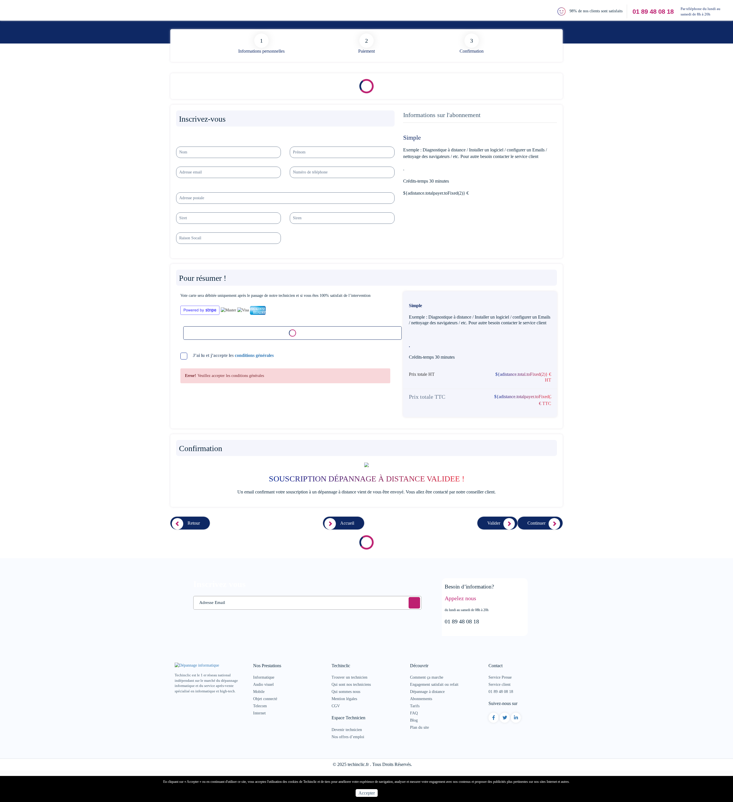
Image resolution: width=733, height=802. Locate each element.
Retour (194, 523)
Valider (493, 523)
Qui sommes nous (346, 692)
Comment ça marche (426, 677)
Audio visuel (263, 684)
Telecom (260, 706)
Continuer (536, 523)
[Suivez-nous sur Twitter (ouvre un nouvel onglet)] (505, 717)
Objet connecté (265, 699)
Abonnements (421, 699)
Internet (259, 713)
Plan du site (419, 727)
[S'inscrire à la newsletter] (414, 603)
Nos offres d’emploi (348, 737)
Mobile (259, 692)
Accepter (366, 793)
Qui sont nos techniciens (351, 684)
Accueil (347, 523)
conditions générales (254, 355)
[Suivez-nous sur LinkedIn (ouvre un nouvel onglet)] (516, 717)
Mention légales (344, 699)
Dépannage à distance (427, 692)
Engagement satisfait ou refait (434, 684)
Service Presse (500, 677)
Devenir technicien (347, 730)
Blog (414, 720)
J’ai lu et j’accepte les (233, 355)
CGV (336, 706)
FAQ (414, 713)
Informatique (263, 677)
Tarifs (414, 706)
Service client (499, 684)
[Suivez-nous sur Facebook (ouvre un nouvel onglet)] (493, 717)
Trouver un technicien (349, 677)
